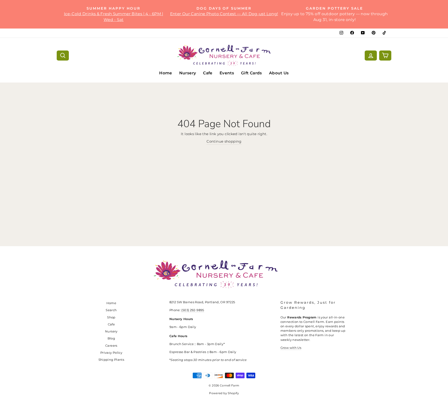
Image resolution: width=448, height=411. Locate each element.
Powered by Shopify (224, 393)
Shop (111, 317)
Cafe (208, 73)
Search (111, 310)
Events (227, 73)
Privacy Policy (111, 352)
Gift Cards (251, 73)
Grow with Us (290, 348)
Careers (111, 345)
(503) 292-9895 (192, 310)
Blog (111, 338)
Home (165, 73)
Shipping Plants (111, 359)
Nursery (187, 73)
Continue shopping (223, 141)
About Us (279, 73)
